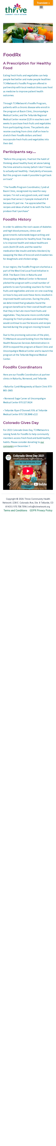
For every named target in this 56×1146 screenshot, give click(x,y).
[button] (41, 7)
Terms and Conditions (15, 510)
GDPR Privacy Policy (41, 510)
